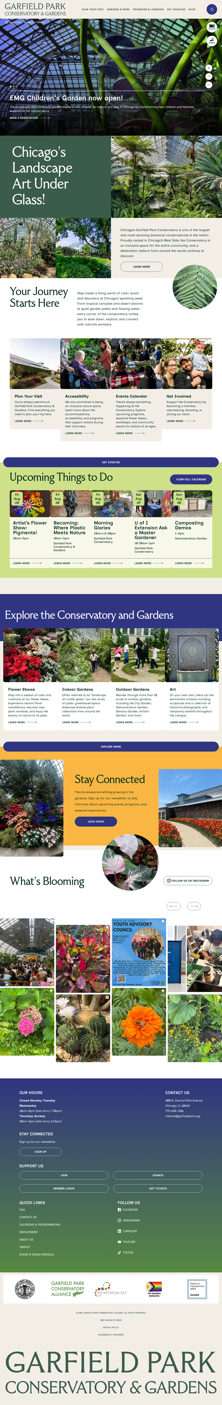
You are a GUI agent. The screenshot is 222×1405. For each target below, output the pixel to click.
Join (63, 1175)
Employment (28, 1232)
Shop (192, 9)
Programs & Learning (148, 9)
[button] (10, 86)
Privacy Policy (111, 1327)
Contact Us (28, 1217)
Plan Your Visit (93, 9)
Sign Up (40, 1151)
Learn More (141, 266)
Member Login (63, 1188)
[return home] (35, 9)
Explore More (111, 746)
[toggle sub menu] (104, 9)
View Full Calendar (191, 479)
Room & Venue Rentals (36, 1254)
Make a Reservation (24, 117)
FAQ (22, 1209)
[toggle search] (212, 9)
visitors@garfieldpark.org (182, 1116)
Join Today (96, 821)
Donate (158, 1175)
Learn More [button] (21, 563)
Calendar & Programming (39, 1224)
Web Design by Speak (111, 1320)
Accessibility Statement (111, 1335)
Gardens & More (118, 9)
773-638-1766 (174, 1111)
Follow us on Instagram (190, 880)
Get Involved (176, 9)
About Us (26, 1239)
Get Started (111, 462)
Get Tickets (158, 1188)
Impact (24, 1247)
